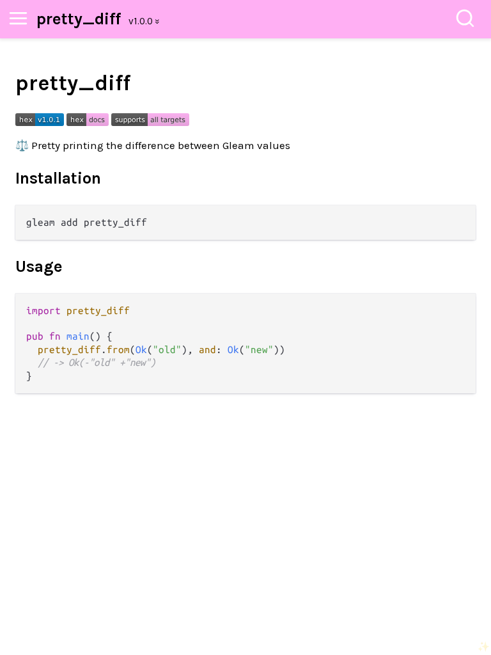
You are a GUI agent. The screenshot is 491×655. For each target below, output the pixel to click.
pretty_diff (78, 19)
